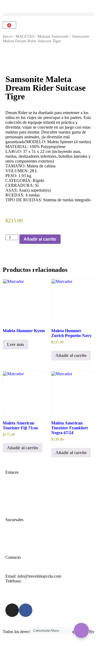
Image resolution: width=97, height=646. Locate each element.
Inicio (7, 36)
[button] (48, 14)
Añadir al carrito (40, 239)
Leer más (15, 344)
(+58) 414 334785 (38, 581)
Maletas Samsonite (53, 36)
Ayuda (11, 538)
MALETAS (25, 36)
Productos (13, 500)
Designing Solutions (20, 636)
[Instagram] (12, 610)
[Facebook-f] (25, 610)
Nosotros (13, 496)
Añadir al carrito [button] (71, 355)
